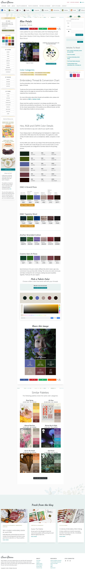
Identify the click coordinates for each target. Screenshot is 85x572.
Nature (7, 98)
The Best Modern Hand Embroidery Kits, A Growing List (74, 64)
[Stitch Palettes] (21, 2)
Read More (6, 539)
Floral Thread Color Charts (27, 74)
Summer (8, 82)
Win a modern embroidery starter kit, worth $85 (74, 51)
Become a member (75, 2)
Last (68, 26)
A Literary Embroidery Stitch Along (73, 58)
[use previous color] (22, 306)
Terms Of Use (39, 567)
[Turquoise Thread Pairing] (3, 41)
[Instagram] (70, 561)
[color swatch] (22, 315)
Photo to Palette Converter (56, 560)
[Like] (22, 44)
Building (8, 109)
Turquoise (36, 10)
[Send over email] (43, 29)
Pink (20, 10)
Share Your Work (54, 563)
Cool (8, 54)
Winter (7, 86)
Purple (27, 10)
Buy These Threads (27, 205)
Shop (68, 2)
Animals (8, 100)
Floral (8, 94)
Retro (7, 65)
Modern (66, 10)
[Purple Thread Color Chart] (12, 41)
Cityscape (8, 105)
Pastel (74, 10)
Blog (51, 566)
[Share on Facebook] (24, 29)
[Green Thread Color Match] (12, 38)
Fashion (8, 112)
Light (7, 59)
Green (12, 10)
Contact (38, 562)
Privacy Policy (39, 566)
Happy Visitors (39, 563)
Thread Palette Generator (56, 562)
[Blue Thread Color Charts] (6, 41)
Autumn (7, 84)
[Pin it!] (40, 353)
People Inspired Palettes (40, 74)
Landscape (7, 103)
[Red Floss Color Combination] (3, 38)
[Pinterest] (68, 561)
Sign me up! (79, 34)
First (68, 23)
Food (7, 96)
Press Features (39, 564)
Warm (8, 52)
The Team (38, 560)
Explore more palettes (40, 478)
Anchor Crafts (36, 99)
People (7, 107)
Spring (8, 80)
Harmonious (56, 10)
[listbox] (41, 308)
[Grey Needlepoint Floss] (6, 44)
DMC (10, 188)
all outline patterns (51, 63)
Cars (7, 114)
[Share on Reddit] (52, 29)
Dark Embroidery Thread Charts (42, 72)
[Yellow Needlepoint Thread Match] (9, 38)
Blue (5, 10)
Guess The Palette (71, 54)
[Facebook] (66, 561)
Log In (82, 2)
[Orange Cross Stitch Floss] (6, 38)
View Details (8, 169)
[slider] (59, 308)
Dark (8, 56)
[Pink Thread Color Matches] (9, 41)
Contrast (46, 10)
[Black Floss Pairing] (12, 44)
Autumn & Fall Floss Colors (27, 72)
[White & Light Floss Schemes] (3, 44)
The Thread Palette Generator (73, 61)
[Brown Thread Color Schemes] (9, 44)
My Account (53, 567)
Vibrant (8, 61)
